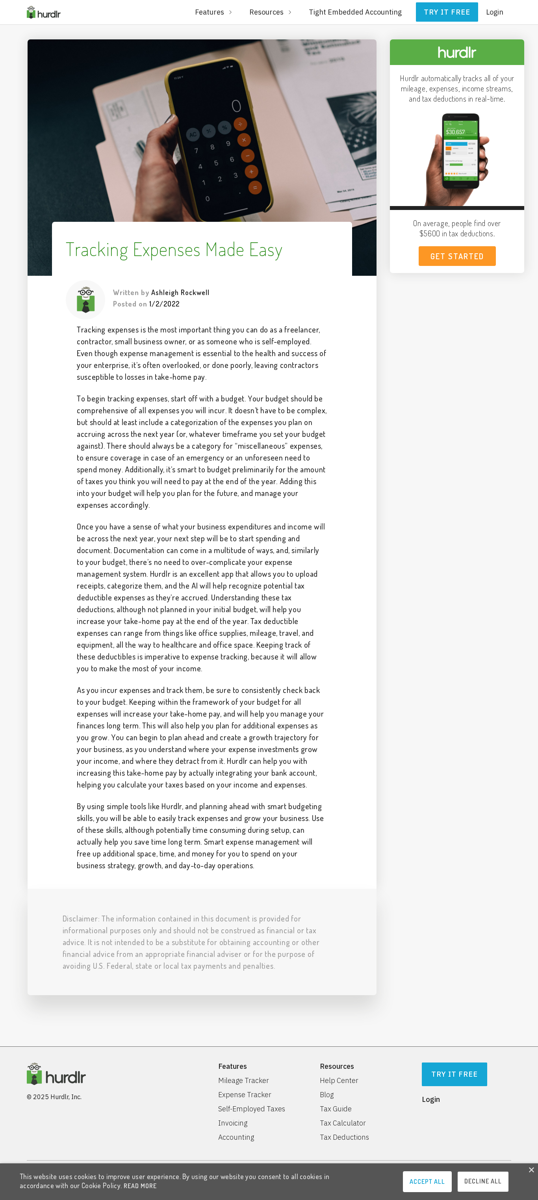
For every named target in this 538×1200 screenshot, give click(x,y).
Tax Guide (336, 1109)
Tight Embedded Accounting (355, 12)
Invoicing (232, 1123)
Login (494, 12)
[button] (214, 12)
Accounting (236, 1137)
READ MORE (140, 1186)
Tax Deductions (344, 1137)
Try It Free (454, 1074)
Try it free (447, 12)
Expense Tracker (244, 1095)
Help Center (339, 1081)
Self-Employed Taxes (251, 1109)
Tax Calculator (343, 1123)
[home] (44, 12)
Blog (327, 1095)
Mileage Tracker (243, 1081)
